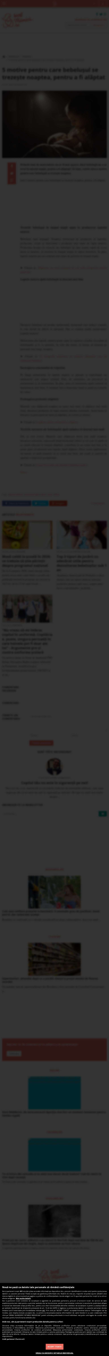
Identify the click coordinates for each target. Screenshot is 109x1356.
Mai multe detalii (23, 1298)
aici (43, 1310)
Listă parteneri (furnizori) (13, 1339)
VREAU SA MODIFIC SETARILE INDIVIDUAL (55, 1353)
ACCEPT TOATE (55, 1346)
